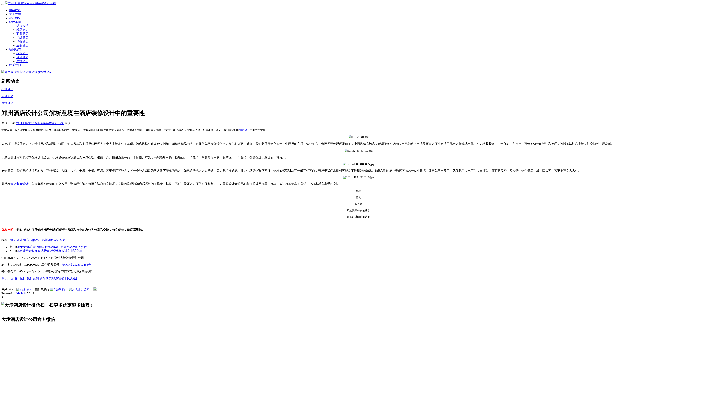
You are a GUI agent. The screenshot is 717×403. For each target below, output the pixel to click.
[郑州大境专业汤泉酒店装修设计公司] (26, 72)
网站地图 (71, 278)
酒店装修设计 (19, 183)
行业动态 (22, 53)
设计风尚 (22, 57)
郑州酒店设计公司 (54, 240)
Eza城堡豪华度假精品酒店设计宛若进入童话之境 (50, 250)
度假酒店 (22, 41)
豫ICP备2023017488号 (76, 264)
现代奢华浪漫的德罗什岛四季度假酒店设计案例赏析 (52, 247)
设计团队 (15, 18)
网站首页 (15, 10)
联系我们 (15, 65)
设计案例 (15, 22)
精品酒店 (22, 29)
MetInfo (21, 293)
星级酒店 (22, 37)
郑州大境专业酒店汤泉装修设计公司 (40, 123)
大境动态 (22, 61)
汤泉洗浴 (22, 25)
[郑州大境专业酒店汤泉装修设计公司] (30, 3)
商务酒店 (22, 33)
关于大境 (15, 14)
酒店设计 (244, 130)
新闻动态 (15, 49)
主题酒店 (22, 45)
